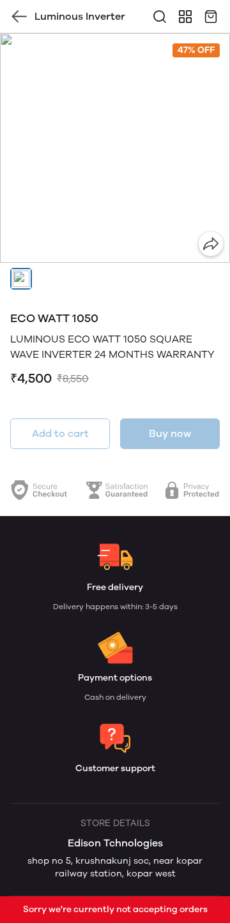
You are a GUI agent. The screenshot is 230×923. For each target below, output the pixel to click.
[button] (21, 279)
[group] (115, 148)
